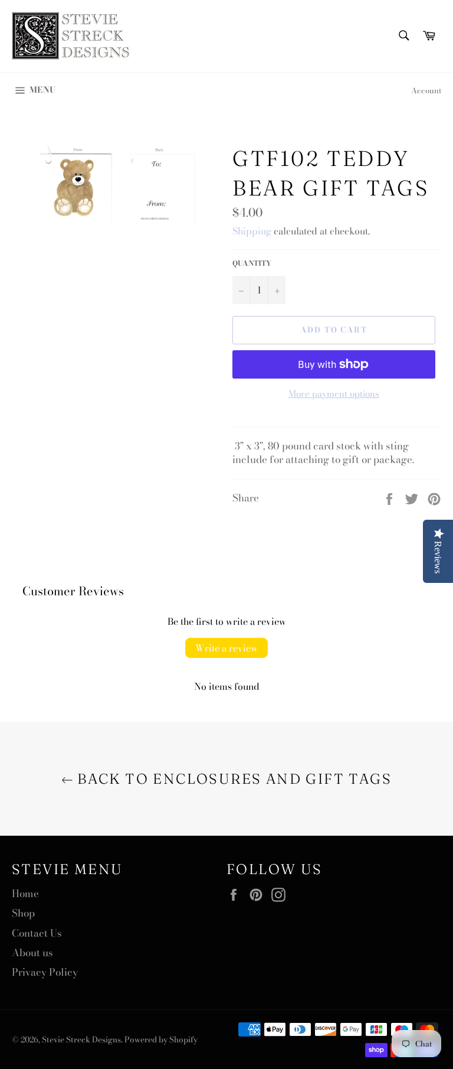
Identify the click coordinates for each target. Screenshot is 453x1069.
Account (426, 90)
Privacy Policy (45, 972)
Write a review (226, 648)
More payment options (333, 394)
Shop (23, 913)
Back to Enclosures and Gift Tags (232, 778)
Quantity (251, 264)
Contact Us (37, 933)
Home (25, 893)
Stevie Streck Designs (81, 1039)
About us (32, 952)
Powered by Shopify (161, 1039)
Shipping (251, 231)
